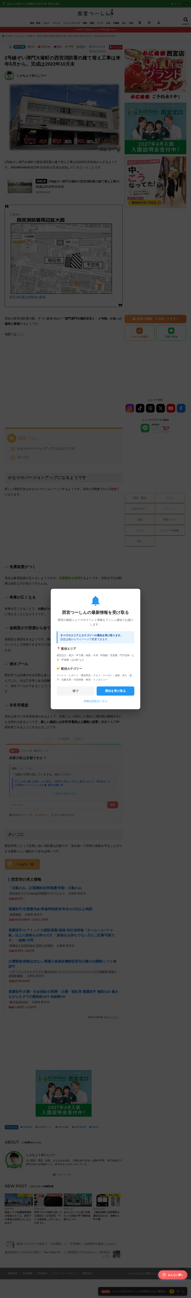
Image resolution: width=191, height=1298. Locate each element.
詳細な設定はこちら (95, 701)
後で (76, 690)
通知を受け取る (115, 690)
